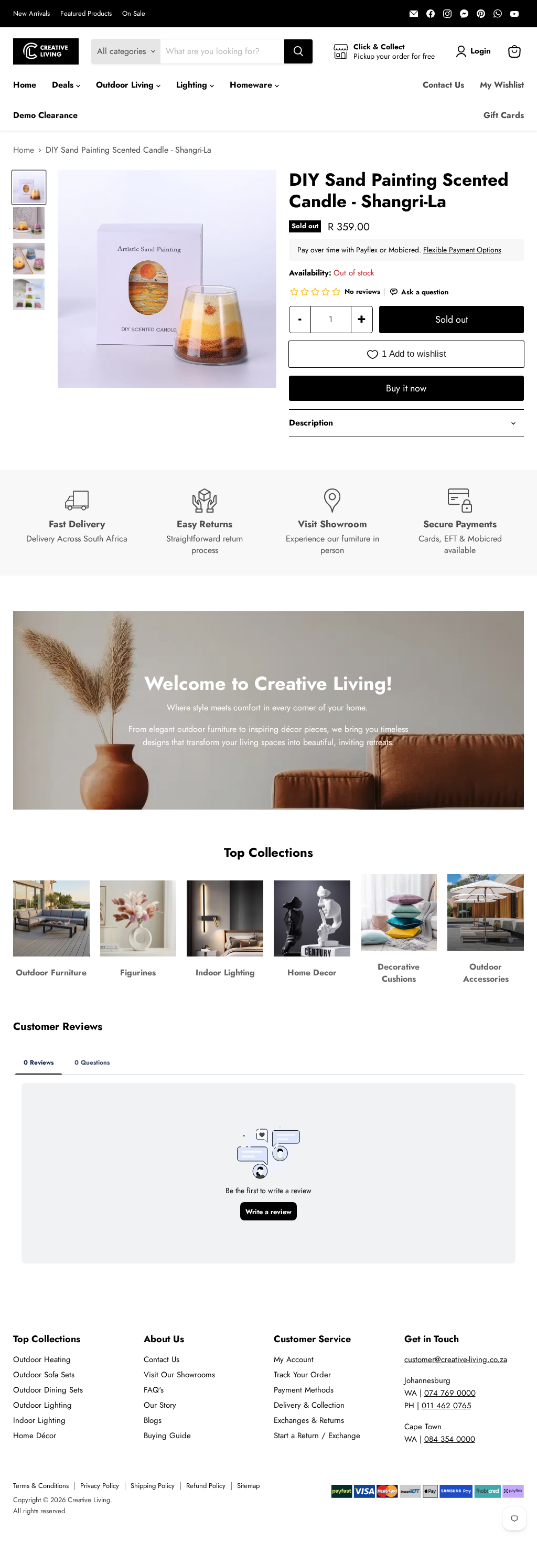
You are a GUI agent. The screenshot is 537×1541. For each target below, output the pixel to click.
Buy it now (406, 388)
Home (24, 85)
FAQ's (154, 1390)
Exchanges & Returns (309, 1420)
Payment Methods (304, 1390)
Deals (64, 85)
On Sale (133, 14)
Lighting (193, 85)
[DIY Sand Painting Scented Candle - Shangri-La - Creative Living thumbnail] (29, 187)
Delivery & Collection (309, 1405)
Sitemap (248, 1486)
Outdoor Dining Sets (48, 1390)
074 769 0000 (450, 1393)
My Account (294, 1359)
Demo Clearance (45, 115)
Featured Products (86, 14)
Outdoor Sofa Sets (43, 1374)
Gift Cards (504, 115)
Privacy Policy (99, 1486)
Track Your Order (302, 1374)
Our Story (160, 1405)
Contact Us (443, 85)
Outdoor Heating (42, 1359)
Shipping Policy (153, 1486)
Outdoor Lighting (42, 1405)
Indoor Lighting (39, 1420)
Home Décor (34, 1435)
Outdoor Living (126, 85)
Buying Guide (167, 1435)
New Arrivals (31, 14)
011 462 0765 (446, 1405)
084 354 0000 (449, 1439)
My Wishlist (502, 85)
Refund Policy (205, 1486)
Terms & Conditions (41, 1486)
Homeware (252, 85)
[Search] (298, 51)
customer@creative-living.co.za (455, 1359)
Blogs (153, 1420)
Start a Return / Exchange (317, 1435)
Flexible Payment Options (462, 250)
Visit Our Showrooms (179, 1374)
